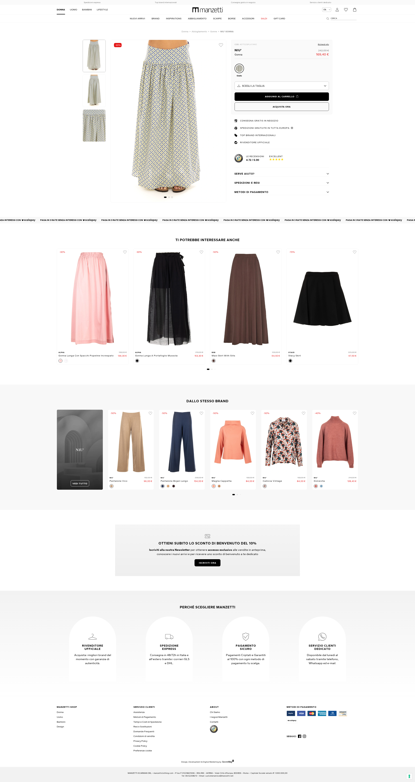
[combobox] (282, 86)
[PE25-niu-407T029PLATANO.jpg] (168, 121)
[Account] (337, 9)
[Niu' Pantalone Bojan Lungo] (182, 442)
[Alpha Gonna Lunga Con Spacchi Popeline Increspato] (92, 299)
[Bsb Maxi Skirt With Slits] (246, 299)
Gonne (213, 31)
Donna (185, 31)
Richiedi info (323, 44)
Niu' (238, 50)
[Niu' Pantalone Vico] (131, 442)
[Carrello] (354, 9)
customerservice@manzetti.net (219, 776)
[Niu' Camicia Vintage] (284, 442)
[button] (165, 197)
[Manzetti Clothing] (207, 9)
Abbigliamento (199, 31)
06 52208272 (191, 776)
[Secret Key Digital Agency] (228, 762)
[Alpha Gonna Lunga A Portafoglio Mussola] (169, 299)
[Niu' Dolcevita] (335, 442)
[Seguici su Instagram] (304, 736)
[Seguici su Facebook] (299, 736)
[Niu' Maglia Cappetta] (233, 442)
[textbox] (282, 86)
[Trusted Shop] (214, 729)
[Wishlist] (346, 9)
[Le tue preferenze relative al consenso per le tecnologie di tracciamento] (409, 776)
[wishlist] (221, 45)
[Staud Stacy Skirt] (322, 299)
